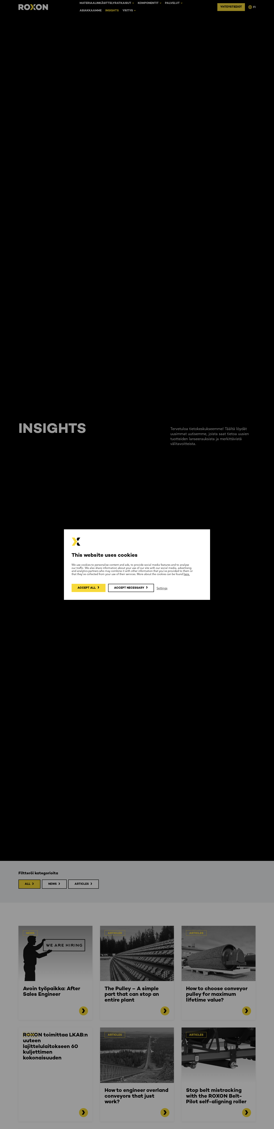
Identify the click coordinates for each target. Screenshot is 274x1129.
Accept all (87, 587)
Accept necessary (129, 587)
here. (187, 574)
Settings (162, 588)
